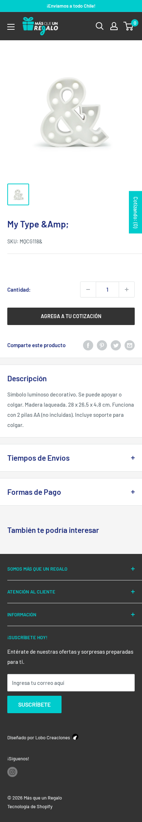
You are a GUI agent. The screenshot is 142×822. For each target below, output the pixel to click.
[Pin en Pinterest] (102, 345)
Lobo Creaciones (52, 737)
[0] (128, 26)
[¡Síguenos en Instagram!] (12, 772)
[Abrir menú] (11, 27)
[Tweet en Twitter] (116, 345)
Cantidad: (19, 289)
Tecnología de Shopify (29, 806)
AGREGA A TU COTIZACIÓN (71, 316)
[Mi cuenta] (114, 26)
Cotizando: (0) (136, 212)
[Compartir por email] (130, 345)
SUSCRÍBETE (34, 704)
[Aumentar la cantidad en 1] (126, 289)
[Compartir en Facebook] (88, 345)
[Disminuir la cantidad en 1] (88, 289)
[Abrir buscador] (100, 26)
